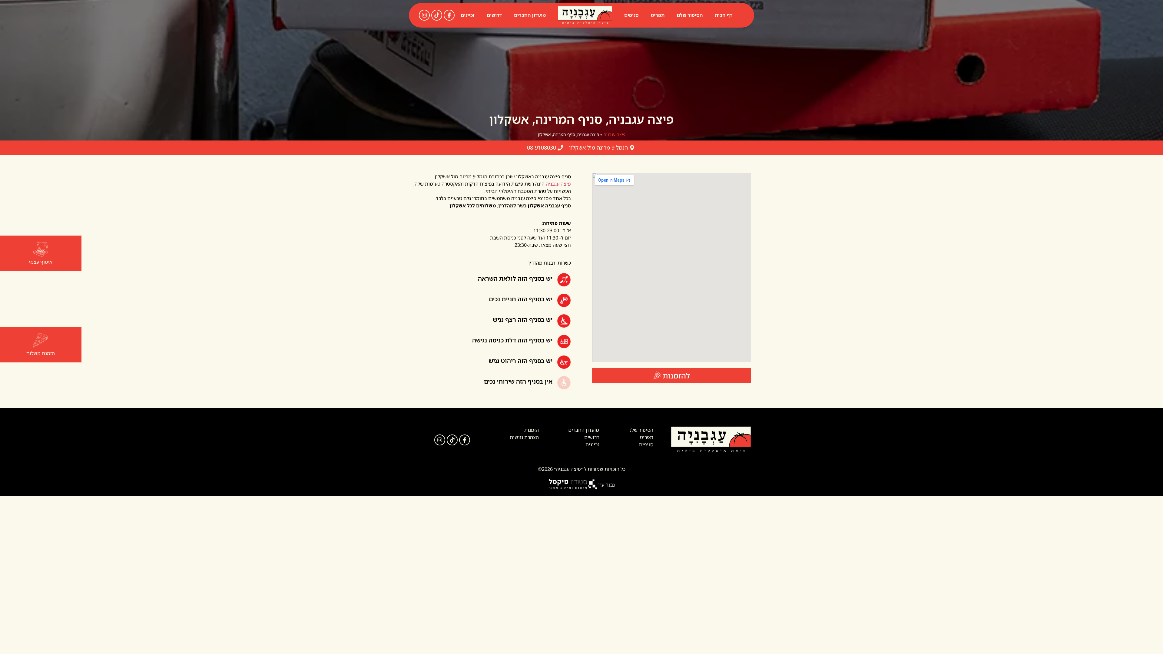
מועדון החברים (530, 15)
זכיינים (468, 15)
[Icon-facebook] (449, 15)
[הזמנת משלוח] (40, 340)
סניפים (631, 15)
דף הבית (723, 15)
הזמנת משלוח (40, 353)
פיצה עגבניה (614, 134)
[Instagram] (424, 15)
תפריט (657, 15)
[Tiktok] (436, 15)
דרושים (494, 15)
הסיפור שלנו (690, 15)
